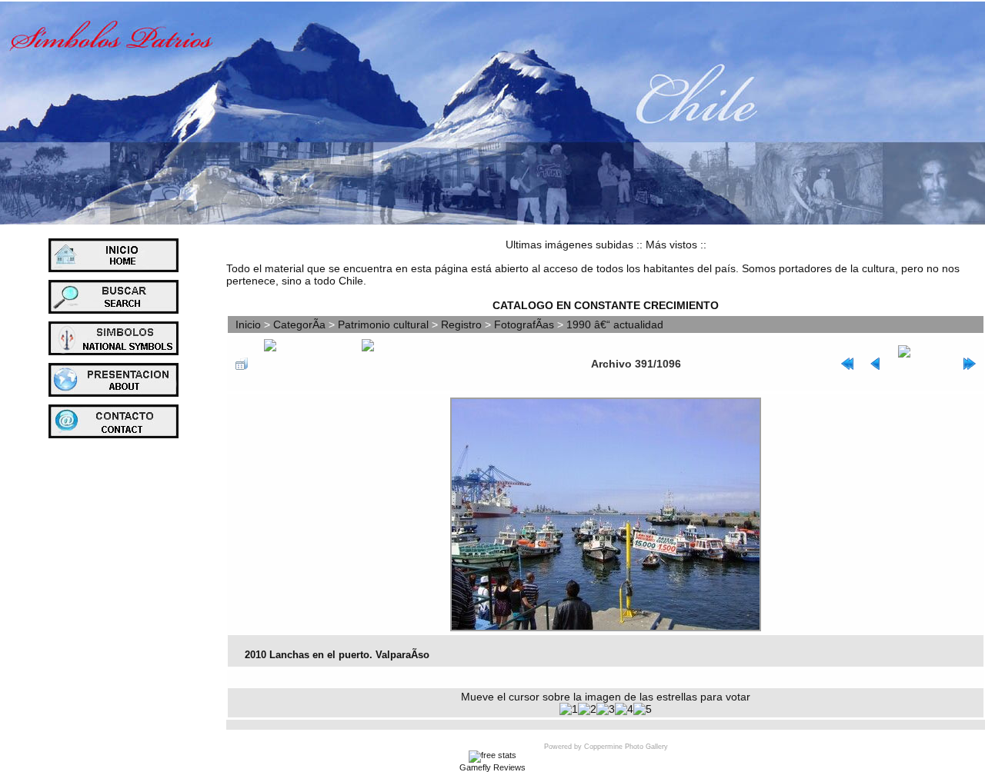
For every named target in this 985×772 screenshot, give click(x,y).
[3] (605, 709)
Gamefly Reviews (492, 767)
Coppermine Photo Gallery (626, 746)
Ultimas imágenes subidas (569, 244)
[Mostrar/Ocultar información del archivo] (304, 364)
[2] (587, 709)
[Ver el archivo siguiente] (922, 363)
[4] (624, 709)
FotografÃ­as (524, 324)
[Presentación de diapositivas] (396, 364)
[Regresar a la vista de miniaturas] (241, 363)
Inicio (248, 324)
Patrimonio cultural (383, 324)
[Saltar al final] (969, 363)
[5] (642, 709)
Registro (461, 324)
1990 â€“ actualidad (614, 324)
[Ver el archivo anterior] (876, 363)
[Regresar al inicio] (847, 363)
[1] (568, 709)
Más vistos (671, 244)
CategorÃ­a (299, 324)
